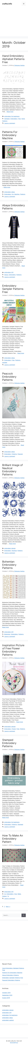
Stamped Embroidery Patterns (9, 743)
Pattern (4, 896)
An (5, 894)
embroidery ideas (9, 192)
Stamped (20, 824)
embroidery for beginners (11, 116)
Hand (23, 118)
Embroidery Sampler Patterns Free (12, 289)
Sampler (4, 362)
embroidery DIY (9, 272)
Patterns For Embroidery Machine (9, 135)
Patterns (4, 121)
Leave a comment (9, 123)
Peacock (20, 454)
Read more (10, 111)
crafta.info (7, 4)
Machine (16, 194)
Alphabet (7, 118)
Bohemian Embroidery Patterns (9, 564)
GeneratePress (14, 1042)
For (13, 194)
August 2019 (6, 998)
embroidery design (10, 548)
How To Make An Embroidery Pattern (12, 838)
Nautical (14, 550)
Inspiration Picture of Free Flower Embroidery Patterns (13, 650)
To (8, 896)
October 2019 (6, 992)
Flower (14, 729)
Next (8, 906)
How (15, 894)
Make (19, 894)
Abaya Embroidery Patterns (10, 975)
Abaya (6, 274)
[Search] (24, 915)
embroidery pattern (8, 1020)
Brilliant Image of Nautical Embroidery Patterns (12, 469)
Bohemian (7, 634)
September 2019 (7, 995)
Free (19, 118)
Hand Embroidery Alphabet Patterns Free (13, 59)
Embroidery (13, 118)
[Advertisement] (14, 22)
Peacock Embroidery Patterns (9, 376)
